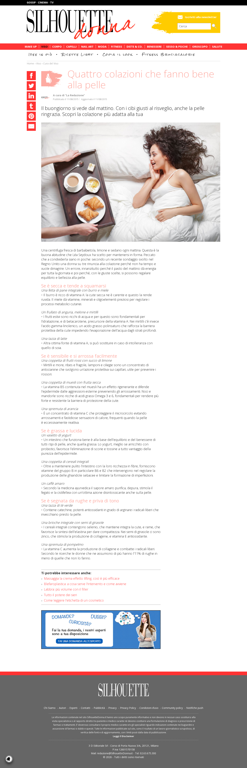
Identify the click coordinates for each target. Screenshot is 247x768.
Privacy (112, 708)
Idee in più (40, 54)
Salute (217, 46)
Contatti (85, 708)
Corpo (57, 46)
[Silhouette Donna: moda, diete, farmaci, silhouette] (96, 24)
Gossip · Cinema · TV (40, 2)
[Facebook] (31, 76)
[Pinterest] (31, 117)
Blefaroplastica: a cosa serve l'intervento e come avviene (85, 584)
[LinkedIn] (31, 96)
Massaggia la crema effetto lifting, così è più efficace (82, 578)
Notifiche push (194, 708)
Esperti (73, 708)
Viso (44, 46)
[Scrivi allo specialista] (101, 629)
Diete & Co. (134, 46)
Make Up (31, 46)
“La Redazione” (75, 95)
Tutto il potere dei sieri (60, 595)
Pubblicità (99, 708)
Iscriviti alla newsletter (201, 17)
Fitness (116, 46)
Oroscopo (200, 46)
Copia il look (118, 54)
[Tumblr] (31, 106)
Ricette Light (77, 54)
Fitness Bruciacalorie (168, 54)
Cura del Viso (50, 63)
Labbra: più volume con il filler (66, 589)
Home (30, 63)
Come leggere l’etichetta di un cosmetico (74, 600)
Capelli (71, 46)
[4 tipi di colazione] (130, 182)
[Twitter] (31, 86)
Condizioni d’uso (148, 708)
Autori (62, 708)
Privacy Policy (128, 708)
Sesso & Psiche (177, 46)
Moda (102, 46)
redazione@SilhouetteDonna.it (115, 753)
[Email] (31, 127)
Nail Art (87, 46)
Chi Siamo (50, 708)
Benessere (154, 46)
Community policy (172, 708)
